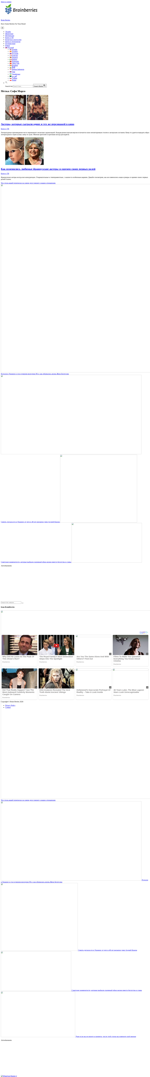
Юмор (7, 46)
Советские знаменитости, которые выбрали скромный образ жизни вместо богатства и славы (36, 562)
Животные (9, 34)
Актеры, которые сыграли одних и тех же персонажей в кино (37, 124)
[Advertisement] (67, 584)
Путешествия (10, 44)
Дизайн (8, 32)
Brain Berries (5, 20)
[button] (6, 83)
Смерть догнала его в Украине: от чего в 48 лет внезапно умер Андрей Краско (30, 522)
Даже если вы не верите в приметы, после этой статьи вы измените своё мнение (105, 1036)
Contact (8, 707)
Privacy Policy (10, 705)
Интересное (9, 36)
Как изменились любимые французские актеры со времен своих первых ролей (48, 169)
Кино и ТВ (9, 38)
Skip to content (6, 2)
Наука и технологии (12, 42)
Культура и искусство (13, 40)
